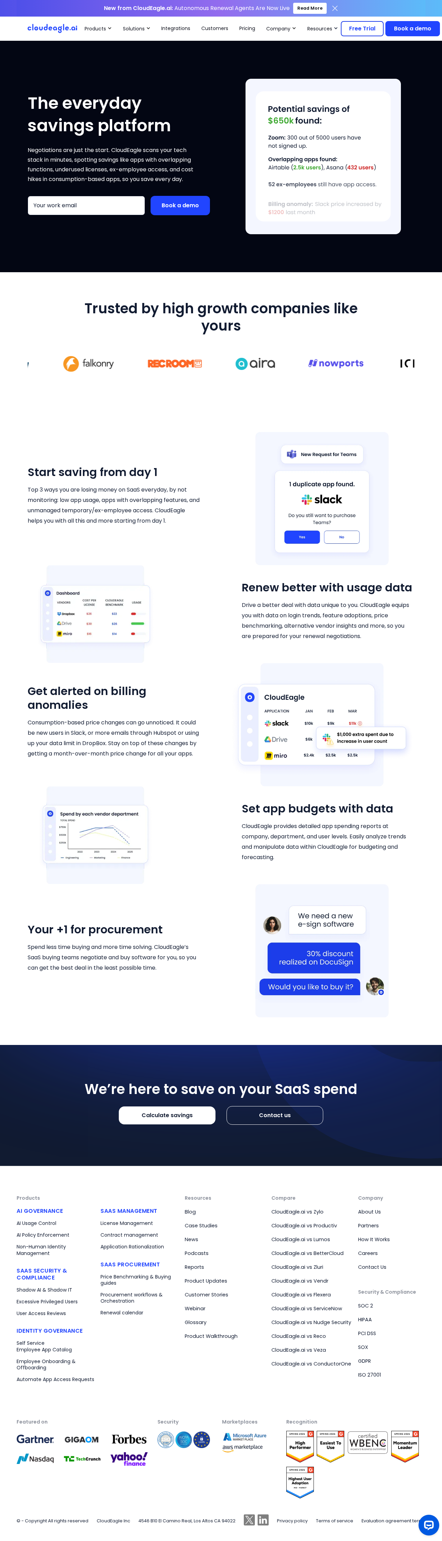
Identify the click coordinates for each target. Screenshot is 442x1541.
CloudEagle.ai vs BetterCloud (307, 1253)
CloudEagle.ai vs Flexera (301, 1294)
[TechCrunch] (84, 1439)
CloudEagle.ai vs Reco (298, 1336)
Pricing (247, 28)
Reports (194, 1267)
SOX (363, 1347)
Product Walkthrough (211, 1336)
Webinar (195, 1308)
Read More (310, 8)
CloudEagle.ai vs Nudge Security (311, 1322)
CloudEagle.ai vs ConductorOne (311, 1363)
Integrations (175, 28)
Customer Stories (206, 1294)
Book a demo (412, 28)
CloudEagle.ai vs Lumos (300, 1239)
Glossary (195, 1322)
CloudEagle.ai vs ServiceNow (306, 1308)
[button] (98, 28)
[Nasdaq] (37, 1459)
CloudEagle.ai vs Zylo (297, 1211)
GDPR (364, 1361)
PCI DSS (367, 1333)
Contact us (275, 1115)
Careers (368, 1253)
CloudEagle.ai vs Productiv (304, 1225)
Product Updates (206, 1280)
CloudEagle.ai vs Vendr (299, 1280)
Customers (214, 28)
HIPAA (365, 1319)
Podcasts (197, 1253)
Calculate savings (167, 1115)
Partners (368, 1225)
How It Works (374, 1239)
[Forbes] (37, 1439)
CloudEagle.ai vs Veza (298, 1350)
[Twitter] (249, 1520)
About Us (369, 1211)
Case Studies (201, 1225)
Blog (190, 1211)
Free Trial (362, 28)
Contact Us (372, 1267)
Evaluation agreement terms (393, 1521)
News (191, 1239)
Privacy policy (292, 1521)
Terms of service (334, 1521)
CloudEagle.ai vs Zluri (297, 1267)
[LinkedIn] (263, 1520)
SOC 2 (365, 1305)
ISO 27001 (369, 1374)
